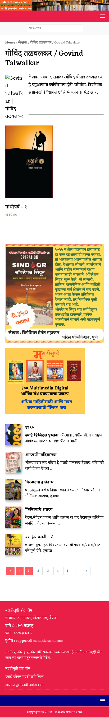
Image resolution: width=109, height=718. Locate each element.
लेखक (22, 43)
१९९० (29, 427)
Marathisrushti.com (68, 712)
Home (10, 43)
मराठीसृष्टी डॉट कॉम (17, 669)
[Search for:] (54, 28)
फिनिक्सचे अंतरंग (38, 510)
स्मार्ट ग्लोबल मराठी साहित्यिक (24, 677)
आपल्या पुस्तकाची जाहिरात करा (25, 685)
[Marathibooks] (54, 7)
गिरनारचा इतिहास (39, 482)
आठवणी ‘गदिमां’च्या (40, 455)
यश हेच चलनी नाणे (39, 537)
